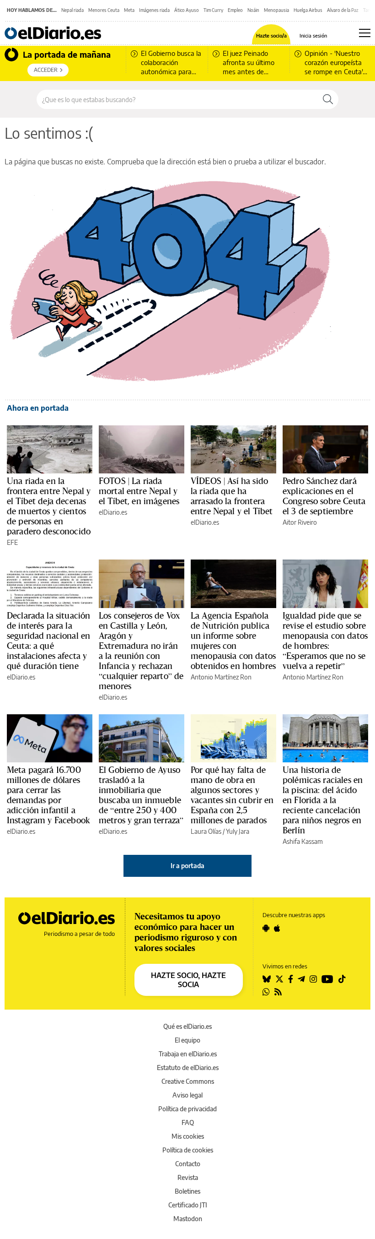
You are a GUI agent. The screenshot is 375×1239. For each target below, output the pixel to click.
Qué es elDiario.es (187, 1026)
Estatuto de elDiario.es (188, 1067)
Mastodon (187, 1219)
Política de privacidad (187, 1109)
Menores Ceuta (103, 10)
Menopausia (276, 10)
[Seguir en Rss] (278, 992)
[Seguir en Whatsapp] (266, 992)
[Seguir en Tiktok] (342, 979)
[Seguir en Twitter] (279, 979)
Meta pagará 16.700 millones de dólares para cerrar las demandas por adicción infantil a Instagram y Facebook (48, 795)
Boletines (187, 1191)
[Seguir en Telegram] (301, 979)
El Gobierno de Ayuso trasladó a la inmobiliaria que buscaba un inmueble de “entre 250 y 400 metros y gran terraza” (141, 795)
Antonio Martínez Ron (221, 677)
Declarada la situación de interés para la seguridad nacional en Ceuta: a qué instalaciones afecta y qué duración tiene (48, 640)
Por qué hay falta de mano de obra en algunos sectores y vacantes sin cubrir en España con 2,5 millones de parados (232, 795)
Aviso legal (187, 1095)
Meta (129, 10)
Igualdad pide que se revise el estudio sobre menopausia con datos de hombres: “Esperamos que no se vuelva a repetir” (325, 640)
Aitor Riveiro (300, 522)
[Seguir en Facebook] (290, 979)
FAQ (188, 1122)
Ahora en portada (38, 408)
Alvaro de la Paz (343, 10)
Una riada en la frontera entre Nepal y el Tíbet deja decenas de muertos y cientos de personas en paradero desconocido (49, 506)
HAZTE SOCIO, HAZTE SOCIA (188, 980)
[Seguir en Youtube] (327, 979)
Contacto (187, 1164)
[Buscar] (327, 99)
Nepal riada (72, 10)
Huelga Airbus (308, 10)
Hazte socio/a (271, 35)
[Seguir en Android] (265, 928)
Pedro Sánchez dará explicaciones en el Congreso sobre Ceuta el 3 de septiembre (324, 495)
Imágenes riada (154, 10)
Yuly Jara (237, 831)
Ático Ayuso (186, 10)
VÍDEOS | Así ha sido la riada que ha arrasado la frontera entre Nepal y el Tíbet (232, 495)
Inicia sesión (313, 35)
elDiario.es (113, 512)
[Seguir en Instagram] (313, 979)
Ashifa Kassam (303, 841)
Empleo (235, 10)
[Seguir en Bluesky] (266, 979)
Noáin (253, 10)
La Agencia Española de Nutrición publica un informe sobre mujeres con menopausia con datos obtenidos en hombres (233, 640)
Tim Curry (213, 10)
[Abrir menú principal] (364, 33)
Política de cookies (187, 1150)
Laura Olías (206, 831)
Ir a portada (187, 865)
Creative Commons (187, 1081)
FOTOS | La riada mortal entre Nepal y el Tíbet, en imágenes (139, 490)
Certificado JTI (187, 1205)
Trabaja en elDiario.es (188, 1054)
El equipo (187, 1040)
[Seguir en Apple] (277, 928)
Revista (187, 1177)
